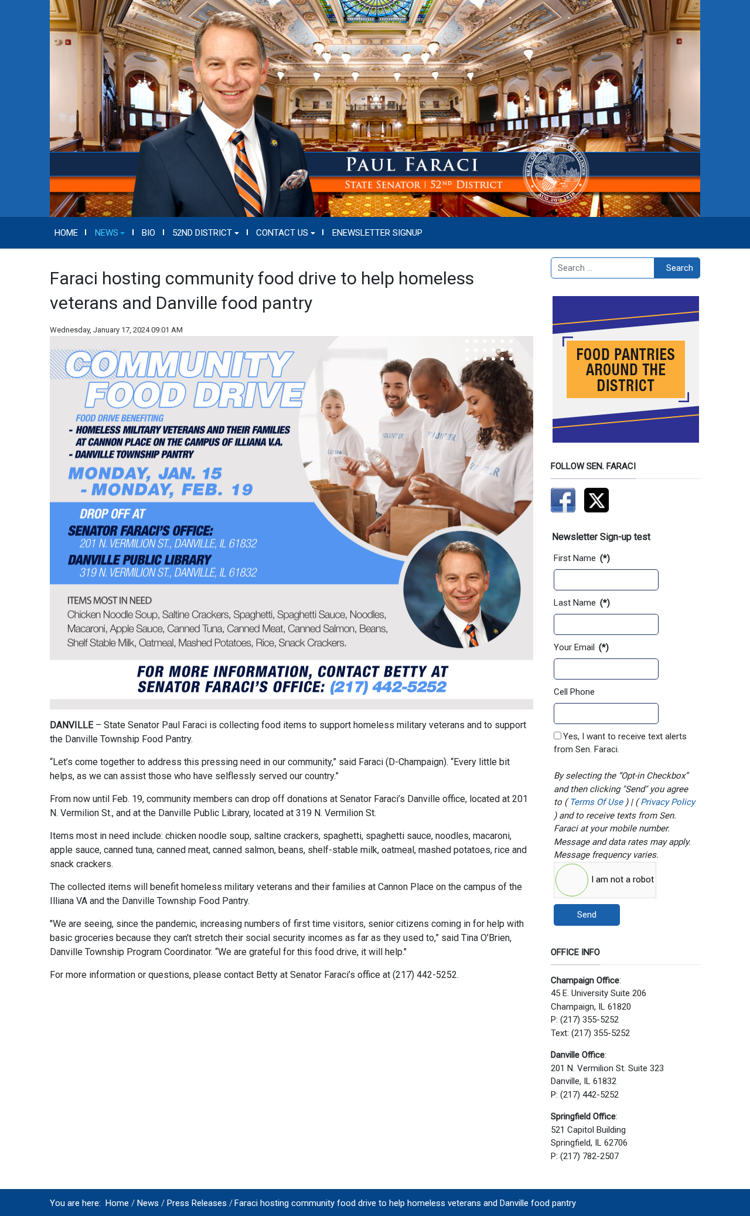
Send (586, 914)
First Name (582, 558)
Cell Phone (574, 692)
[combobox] (602, 267)
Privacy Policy (666, 802)
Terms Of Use (596, 802)
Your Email (581, 647)
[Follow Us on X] (596, 499)
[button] (109, 233)
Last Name (582, 602)
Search (679, 268)
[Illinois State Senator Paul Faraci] (375, 107)
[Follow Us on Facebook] (563, 499)
